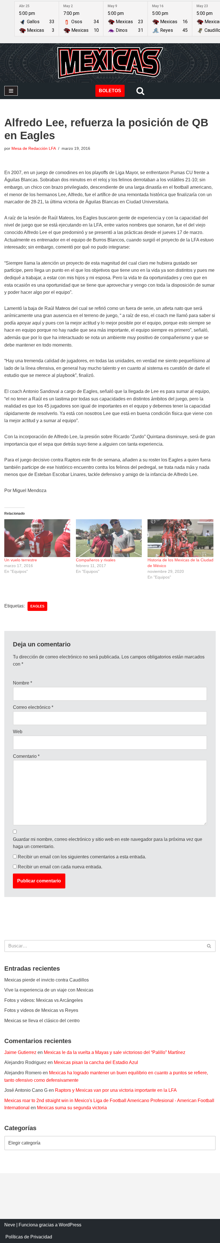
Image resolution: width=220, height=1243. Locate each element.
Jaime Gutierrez (20, 1052)
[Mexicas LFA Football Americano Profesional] (110, 62)
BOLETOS (110, 90)
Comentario (26, 756)
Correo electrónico (33, 707)
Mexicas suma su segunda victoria (72, 1107)
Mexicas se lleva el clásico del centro (42, 1020)
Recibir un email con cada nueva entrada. (60, 866)
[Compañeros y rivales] (109, 538)
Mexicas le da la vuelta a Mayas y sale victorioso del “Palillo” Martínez (114, 1052)
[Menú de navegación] (11, 91)
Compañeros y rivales (95, 560)
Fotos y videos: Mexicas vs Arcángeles (43, 1000)
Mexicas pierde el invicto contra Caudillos (46, 980)
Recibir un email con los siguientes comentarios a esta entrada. (82, 856)
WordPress (70, 1224)
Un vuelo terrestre (20, 560)
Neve (9, 1224)
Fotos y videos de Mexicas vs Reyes (41, 1010)
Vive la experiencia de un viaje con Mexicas (48, 990)
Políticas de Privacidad (28, 1236)
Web (17, 731)
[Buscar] (140, 90)
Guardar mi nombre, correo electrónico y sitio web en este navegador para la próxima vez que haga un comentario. (107, 843)
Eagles (37, 606)
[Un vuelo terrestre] (37, 538)
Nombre (22, 682)
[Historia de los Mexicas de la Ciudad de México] (180, 538)
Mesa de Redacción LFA (33, 148)
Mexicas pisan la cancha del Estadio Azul (96, 1062)
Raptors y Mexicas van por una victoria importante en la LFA (116, 1090)
